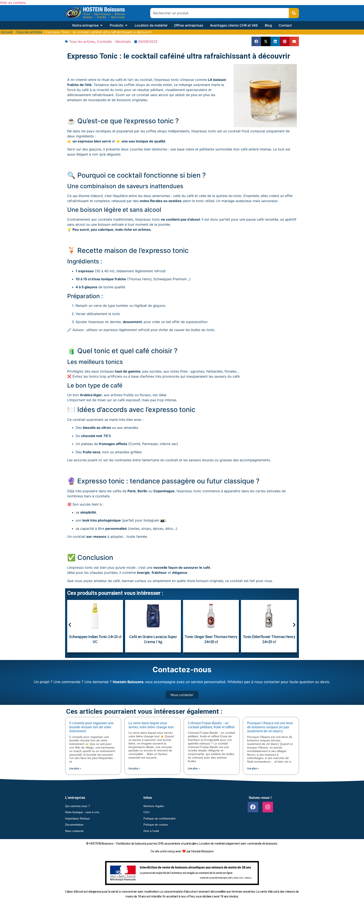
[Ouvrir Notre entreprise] (101, 25)
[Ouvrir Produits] (126, 25)
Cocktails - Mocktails (114, 41)
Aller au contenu (13, 2)
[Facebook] (253, 807)
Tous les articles (29, 32)
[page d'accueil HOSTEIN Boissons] (95, 13)
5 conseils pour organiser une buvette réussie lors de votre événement (91, 727)
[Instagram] (267, 807)
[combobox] (219, 13)
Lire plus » (75, 768)
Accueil (7, 32)
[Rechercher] (294, 13)
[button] (256, 41)
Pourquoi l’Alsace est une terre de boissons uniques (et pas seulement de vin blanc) (270, 727)
